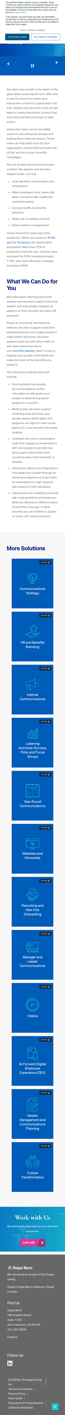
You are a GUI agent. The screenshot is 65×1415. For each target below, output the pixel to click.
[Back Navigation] (32, 65)
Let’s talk (29, 1242)
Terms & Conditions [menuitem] (20, 1389)
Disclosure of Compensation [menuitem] (25, 1403)
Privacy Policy (19, 12)
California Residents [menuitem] (20, 1407)
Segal (11, 1287)
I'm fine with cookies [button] (17, 37)
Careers (12, 1337)
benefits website (24, 350)
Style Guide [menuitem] (15, 1398)
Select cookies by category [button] (32, 30)
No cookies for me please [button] (45, 37)
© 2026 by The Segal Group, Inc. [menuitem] (25, 1382)
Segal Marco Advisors (31, 1287)
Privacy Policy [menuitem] (16, 1393)
